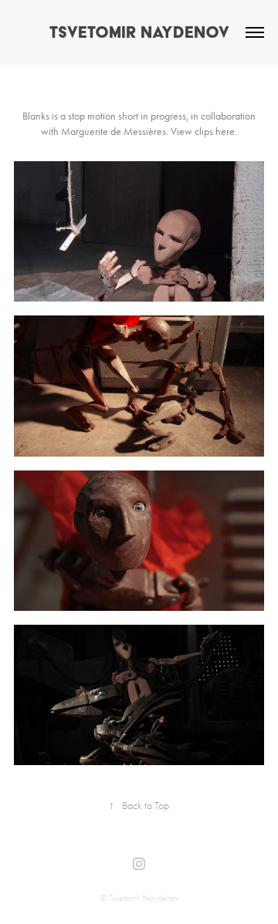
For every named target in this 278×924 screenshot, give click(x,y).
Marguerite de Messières (113, 131)
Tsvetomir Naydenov (139, 32)
